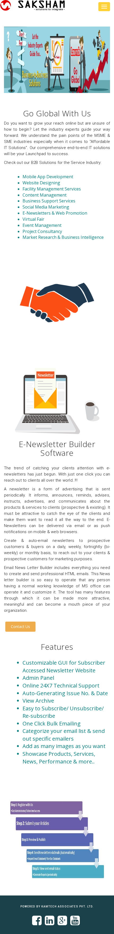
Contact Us (20, 626)
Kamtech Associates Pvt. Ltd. (67, 906)
